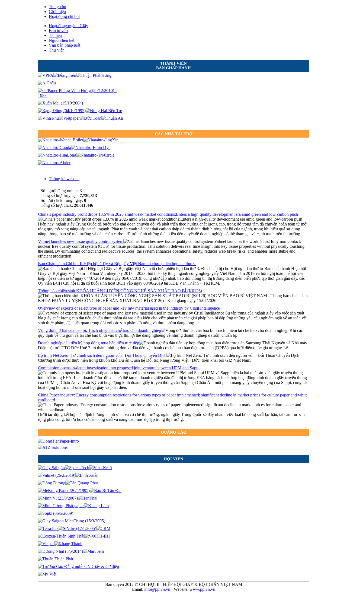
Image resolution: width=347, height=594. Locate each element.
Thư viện (57, 50)
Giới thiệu (57, 11)
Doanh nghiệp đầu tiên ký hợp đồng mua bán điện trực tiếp (88, 343)
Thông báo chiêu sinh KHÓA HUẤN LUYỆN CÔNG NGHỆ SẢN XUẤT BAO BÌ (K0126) (120, 290)
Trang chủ (57, 6)
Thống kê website (64, 178)
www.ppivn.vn (202, 589)
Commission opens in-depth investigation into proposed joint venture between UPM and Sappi (119, 368)
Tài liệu (55, 35)
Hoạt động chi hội (64, 16)
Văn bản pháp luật (64, 45)
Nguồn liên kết (61, 40)
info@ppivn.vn (157, 589)
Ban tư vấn (58, 30)
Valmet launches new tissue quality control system (80, 241)
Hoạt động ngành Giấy (68, 25)
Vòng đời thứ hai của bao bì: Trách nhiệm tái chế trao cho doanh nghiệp (99, 330)
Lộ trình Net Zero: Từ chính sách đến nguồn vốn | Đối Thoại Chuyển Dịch (102, 355)
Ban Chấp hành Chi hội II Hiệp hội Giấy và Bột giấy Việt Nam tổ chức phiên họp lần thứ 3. (117, 263)
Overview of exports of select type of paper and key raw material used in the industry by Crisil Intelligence (129, 308)
